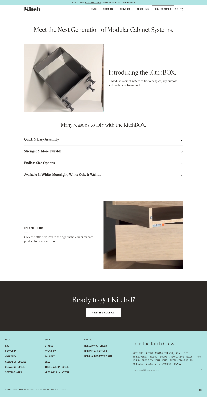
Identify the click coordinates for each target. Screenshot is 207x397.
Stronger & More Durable (42, 151)
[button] (94, 9)
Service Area (13, 372)
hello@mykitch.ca (95, 345)
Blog (47, 361)
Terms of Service (26, 390)
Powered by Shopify (59, 390)
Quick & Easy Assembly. (41, 139)
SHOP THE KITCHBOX (103, 313)
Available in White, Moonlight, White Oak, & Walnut (62, 175)
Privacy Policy (42, 390)
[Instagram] (200, 390)
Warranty (10, 356)
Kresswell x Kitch (57, 372)
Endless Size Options (39, 163)
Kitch (9, 390)
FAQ (7, 345)
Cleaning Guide (15, 367)
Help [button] (7, 339)
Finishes (50, 351)
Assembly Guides (15, 361)
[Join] (199, 370)
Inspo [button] (48, 339)
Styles (49, 345)
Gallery (50, 356)
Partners (10, 351)
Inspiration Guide (57, 367)
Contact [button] (89, 339)
